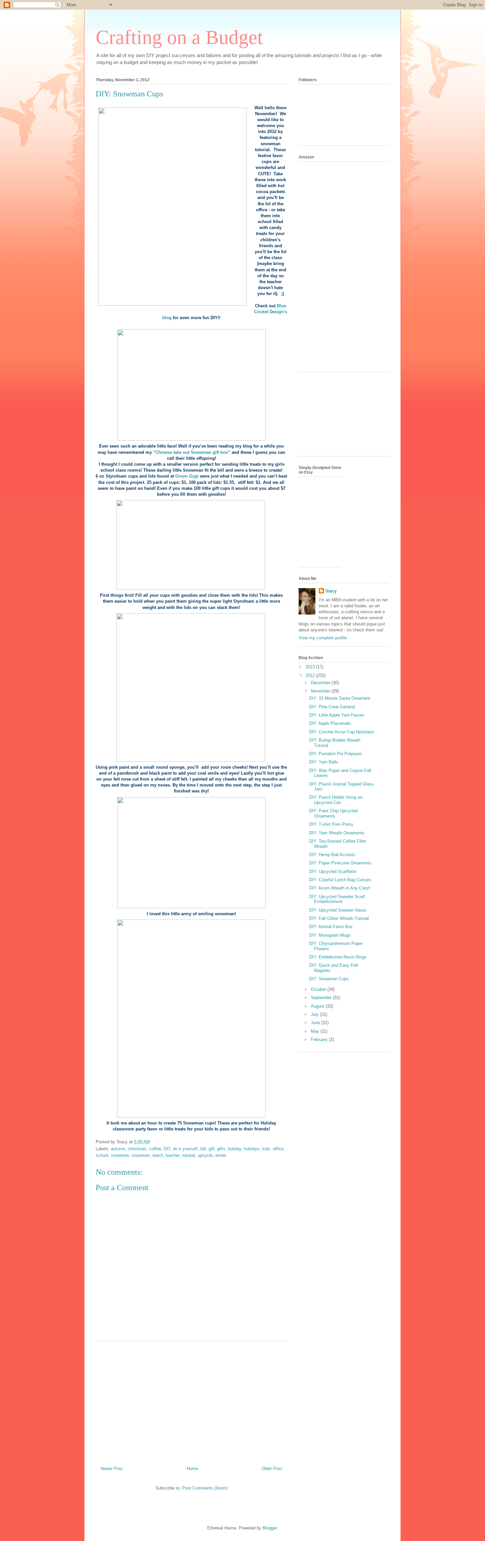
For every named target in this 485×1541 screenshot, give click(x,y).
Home (192, 1468)
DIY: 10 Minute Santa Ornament (339, 698)
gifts (221, 1148)
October (319, 989)
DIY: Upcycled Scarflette (332, 871)
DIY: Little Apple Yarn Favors (336, 715)
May (315, 1031)
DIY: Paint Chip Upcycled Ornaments (333, 813)
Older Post (272, 1468)
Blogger (270, 1527)
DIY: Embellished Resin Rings (338, 957)
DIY (167, 1148)
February (320, 1039)
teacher (172, 1155)
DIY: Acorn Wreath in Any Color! (339, 888)
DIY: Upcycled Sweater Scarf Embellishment (337, 899)
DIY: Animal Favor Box (331, 926)
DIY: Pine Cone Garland (332, 706)
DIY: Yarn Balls (323, 761)
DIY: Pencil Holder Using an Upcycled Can (335, 800)
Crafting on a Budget (179, 37)
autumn (118, 1148)
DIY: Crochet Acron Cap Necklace (341, 731)
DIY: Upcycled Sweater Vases (338, 910)
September (322, 997)
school (102, 1155)
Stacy (331, 590)
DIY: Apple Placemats (330, 723)
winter (220, 1155)
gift (211, 1148)
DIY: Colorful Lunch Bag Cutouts (340, 879)
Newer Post (112, 1468)
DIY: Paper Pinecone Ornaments (340, 862)
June (316, 1022)
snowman (120, 1155)
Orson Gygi (187, 476)
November (321, 690)
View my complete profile (323, 637)
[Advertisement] (191, 1401)
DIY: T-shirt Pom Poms (331, 824)
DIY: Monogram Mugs (330, 935)
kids (266, 1148)
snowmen (141, 1155)
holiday (234, 1148)
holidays (252, 1148)
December (321, 682)
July (315, 1014)
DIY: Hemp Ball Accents (332, 854)
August (318, 1006)
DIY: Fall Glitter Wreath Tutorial (339, 918)
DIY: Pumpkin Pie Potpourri (335, 753)
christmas (137, 1148)
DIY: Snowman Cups (329, 978)
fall (203, 1148)
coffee (155, 1148)
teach (157, 1155)
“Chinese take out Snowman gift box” (191, 452)
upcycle (205, 1155)
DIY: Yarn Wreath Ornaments (337, 832)
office (278, 1148)
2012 (311, 675)
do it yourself (185, 1148)
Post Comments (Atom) (204, 1488)
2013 (311, 666)
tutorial (188, 1155)
